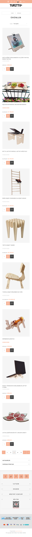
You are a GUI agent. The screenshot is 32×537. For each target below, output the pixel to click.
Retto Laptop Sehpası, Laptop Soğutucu (14, 151)
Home (12, 13)
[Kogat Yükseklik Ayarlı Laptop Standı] (16, 369)
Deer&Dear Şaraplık (8, 339)
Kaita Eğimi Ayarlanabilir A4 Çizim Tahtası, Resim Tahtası (15, 58)
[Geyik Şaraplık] (16, 323)
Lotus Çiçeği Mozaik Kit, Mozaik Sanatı (14, 432)
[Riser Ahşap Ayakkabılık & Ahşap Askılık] (16, 182)
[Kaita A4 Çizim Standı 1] (16, 41)
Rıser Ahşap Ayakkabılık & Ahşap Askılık (14, 198)
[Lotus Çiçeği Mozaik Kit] (16, 416)
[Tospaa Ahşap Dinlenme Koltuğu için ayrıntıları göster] (16, 276)
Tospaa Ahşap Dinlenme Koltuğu (12, 292)
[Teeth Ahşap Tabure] (16, 229)
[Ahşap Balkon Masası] (16, 88)
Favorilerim (14, 1)
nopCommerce (18, 531)
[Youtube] (21, 476)
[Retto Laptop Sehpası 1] (16, 135)
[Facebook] (5, 476)
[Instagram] (26, 476)
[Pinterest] (16, 476)
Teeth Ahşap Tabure (8, 245)
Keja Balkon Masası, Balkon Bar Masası (14, 104)
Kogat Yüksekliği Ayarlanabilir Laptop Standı (14, 386)
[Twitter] (10, 476)
